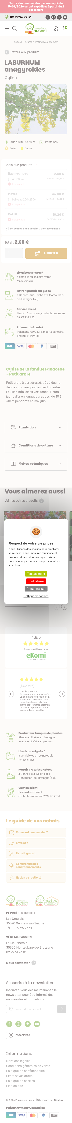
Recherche (14, 28)
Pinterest (59, 17)
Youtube (65, 17)
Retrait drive (36, 774)
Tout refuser (36, 581)
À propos (36, 737)
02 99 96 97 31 (20, 17)
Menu (7, 28)
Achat (36, 332)
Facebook (48, 17)
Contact (36, 792)
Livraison (36, 277)
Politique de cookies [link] (36, 596)
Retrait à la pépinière (36, 295)
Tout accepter (36, 573)
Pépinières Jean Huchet (36, 28)
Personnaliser (36, 588)
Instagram (53, 17)
